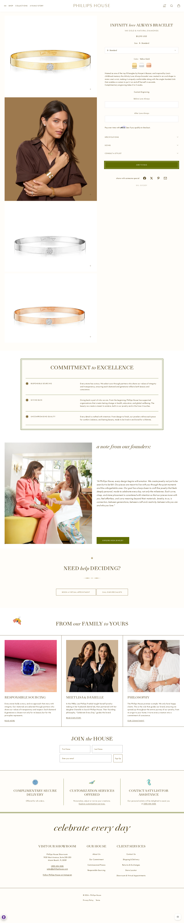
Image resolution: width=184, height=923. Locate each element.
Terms (98, 900)
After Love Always (141, 113)
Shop (11, 6)
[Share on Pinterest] (158, 178)
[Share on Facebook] (144, 178)
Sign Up (118, 758)
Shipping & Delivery (131, 859)
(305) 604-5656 (149, 804)
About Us (96, 854)
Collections (21, 6)
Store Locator (131, 870)
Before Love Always (142, 98)
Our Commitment (96, 859)
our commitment (136, 721)
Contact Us (131, 854)
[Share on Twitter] (151, 178)
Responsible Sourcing (96, 870)
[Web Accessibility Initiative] (3, 917)
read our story (73, 718)
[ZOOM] (90, 89)
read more (10, 721)
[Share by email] (165, 178)
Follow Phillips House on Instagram (57, 875)
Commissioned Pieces (97, 865)
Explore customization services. (92, 804)
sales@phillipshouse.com (57, 869)
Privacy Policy (88, 900)
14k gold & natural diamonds (142, 30)
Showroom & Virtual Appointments (131, 875)
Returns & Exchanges (131, 865)
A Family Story (37, 6)
